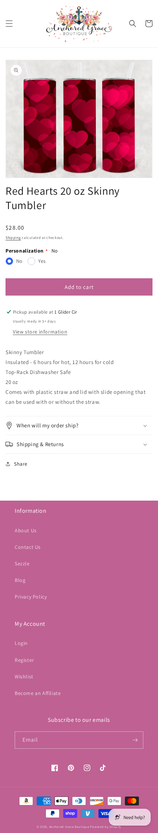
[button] (9, 23)
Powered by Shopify (105, 827)
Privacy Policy (31, 596)
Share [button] (21, 463)
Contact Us (28, 547)
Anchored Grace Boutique (69, 827)
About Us (26, 530)
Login (21, 643)
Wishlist (24, 676)
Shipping (13, 237)
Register (24, 660)
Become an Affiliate (38, 693)
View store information (40, 331)
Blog (20, 580)
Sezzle (22, 563)
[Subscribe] (135, 740)
